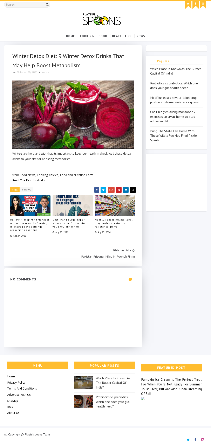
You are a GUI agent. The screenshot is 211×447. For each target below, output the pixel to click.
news (140, 36)
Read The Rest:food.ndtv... (29, 180)
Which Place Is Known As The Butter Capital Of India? (113, 382)
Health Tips (121, 36)
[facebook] (195, 5)
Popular (163, 61)
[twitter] (188, 5)
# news (26, 189)
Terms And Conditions (22, 388)
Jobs (10, 406)
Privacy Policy (16, 382)
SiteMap (12, 401)
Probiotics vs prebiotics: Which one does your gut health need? (113, 401)
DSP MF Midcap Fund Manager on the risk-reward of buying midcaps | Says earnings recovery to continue (29, 224)
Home (70, 36)
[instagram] (203, 5)
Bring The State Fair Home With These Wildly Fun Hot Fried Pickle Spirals (173, 135)
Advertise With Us (19, 395)
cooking (87, 36)
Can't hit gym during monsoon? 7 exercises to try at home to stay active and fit (172, 116)
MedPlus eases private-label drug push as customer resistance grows (114, 223)
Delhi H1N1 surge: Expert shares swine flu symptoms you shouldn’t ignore (71, 223)
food (103, 36)
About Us (13, 413)
